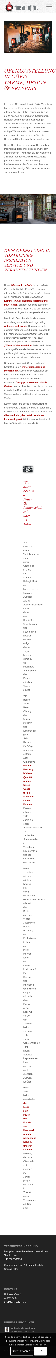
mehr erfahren (21, 1351)
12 (40, 221)
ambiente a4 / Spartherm (23, 1328)
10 (35, 221)
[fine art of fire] (23, 6)
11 (38, 221)
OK (40, 1351)
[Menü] (47, 6)
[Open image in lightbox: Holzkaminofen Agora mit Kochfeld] (52, 223)
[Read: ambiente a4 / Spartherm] (7, 1329)
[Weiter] (49, 208)
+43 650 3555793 (13, 1259)
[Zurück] (7, 208)
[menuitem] (47, 6)
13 (43, 221)
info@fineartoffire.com (15, 1302)
